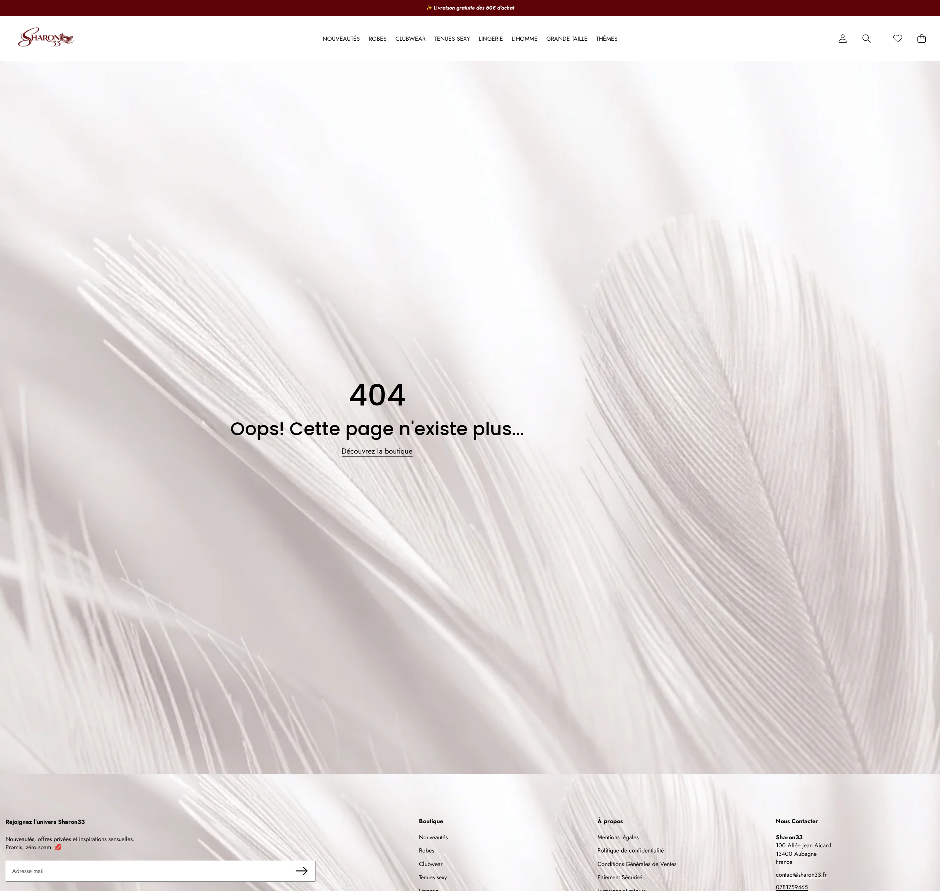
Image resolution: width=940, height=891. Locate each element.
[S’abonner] (301, 871)
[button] (866, 38)
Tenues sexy (433, 877)
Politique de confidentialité (630, 850)
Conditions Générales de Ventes (636, 864)
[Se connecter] (842, 38)
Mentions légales (618, 837)
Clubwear (430, 864)
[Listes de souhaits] (897, 38)
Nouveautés (433, 837)
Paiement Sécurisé (619, 877)
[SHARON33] (47, 38)
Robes (426, 850)
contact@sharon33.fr (801, 874)
